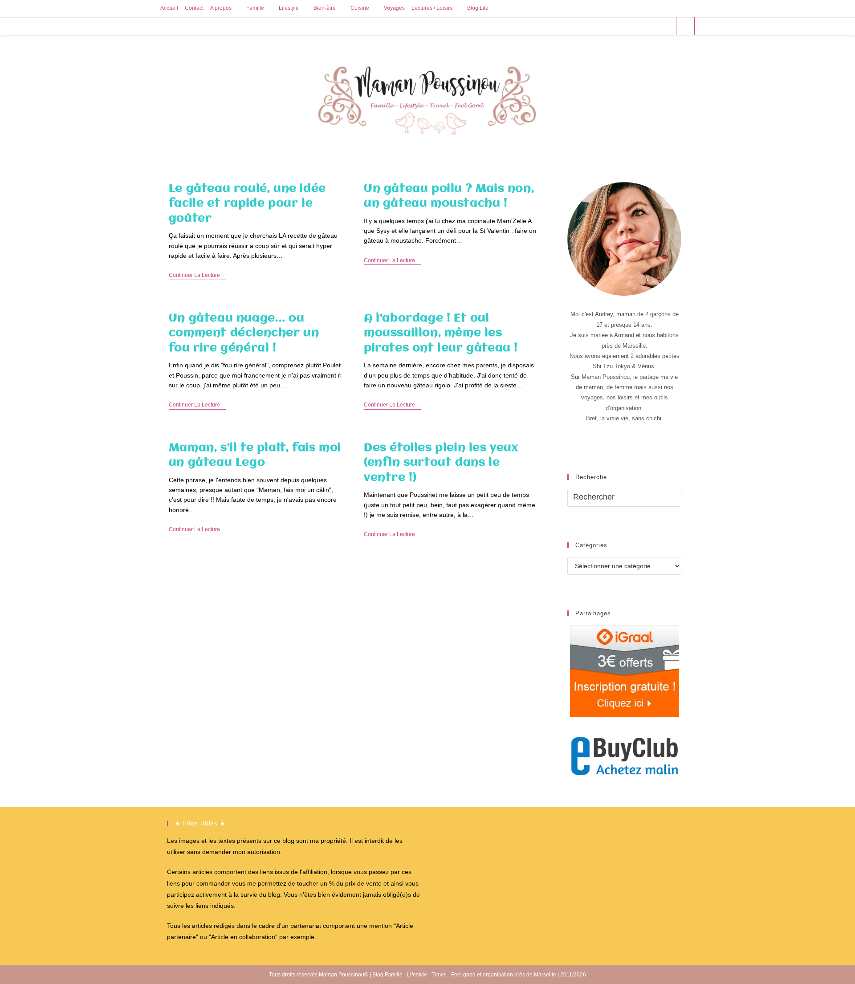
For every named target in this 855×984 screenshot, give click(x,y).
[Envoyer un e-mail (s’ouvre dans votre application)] (666, 26)
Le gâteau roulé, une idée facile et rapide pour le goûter (247, 203)
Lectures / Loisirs (431, 8)
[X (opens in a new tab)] (617, 26)
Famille (255, 8)
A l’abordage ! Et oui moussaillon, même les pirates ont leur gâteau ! (441, 333)
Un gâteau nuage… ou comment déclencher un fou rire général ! (244, 333)
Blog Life (478, 8)
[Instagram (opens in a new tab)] (653, 26)
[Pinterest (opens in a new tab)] (641, 26)
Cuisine (359, 8)
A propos (221, 8)
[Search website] (685, 27)
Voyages (394, 8)
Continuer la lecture (197, 276)
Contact (194, 8)
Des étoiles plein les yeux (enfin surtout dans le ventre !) (441, 463)
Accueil (169, 8)
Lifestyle (289, 8)
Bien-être (325, 8)
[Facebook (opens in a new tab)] (629, 26)
